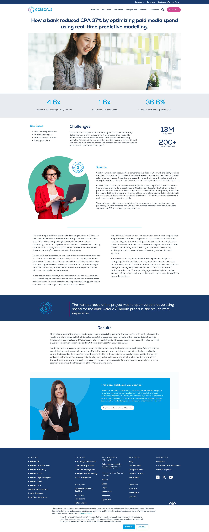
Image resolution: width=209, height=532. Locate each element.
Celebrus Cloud (35, 481)
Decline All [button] (142, 526)
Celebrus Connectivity (112, 466)
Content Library (136, 473)
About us (133, 489)
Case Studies (135, 465)
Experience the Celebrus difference (117, 408)
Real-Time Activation (37, 497)
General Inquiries (164, 469)
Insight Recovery (35, 493)
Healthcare (80, 499)
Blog (131, 461)
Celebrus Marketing (37, 469)
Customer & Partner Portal (168, 465)
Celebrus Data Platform (39, 465)
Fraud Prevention (83, 477)
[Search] (162, 9)
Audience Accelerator (38, 489)
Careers (133, 497)
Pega (104, 488)
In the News (134, 477)
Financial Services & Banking (84, 490)
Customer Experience (84, 465)
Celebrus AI (33, 461)
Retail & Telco (81, 503)
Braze (104, 484)
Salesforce (107, 492)
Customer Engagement (85, 469)
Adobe (105, 480)
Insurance (79, 495)
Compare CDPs (136, 469)
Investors (160, 461)
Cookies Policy (86, 513)
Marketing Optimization (85, 461)
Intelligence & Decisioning (86, 473)
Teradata (106, 496)
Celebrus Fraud (35, 473)
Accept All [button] (129, 526)
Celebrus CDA (34, 485)
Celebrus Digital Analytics (39, 477)
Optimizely (106, 499)
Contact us (173, 10)
